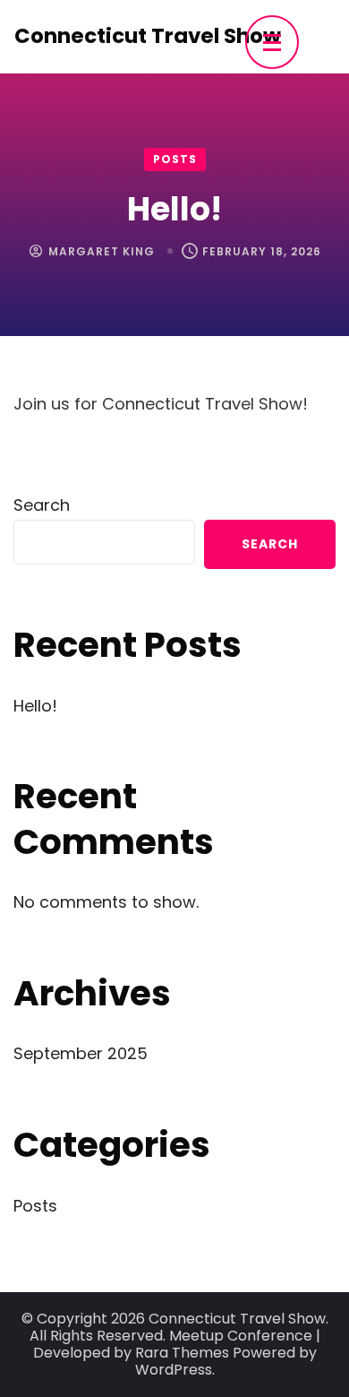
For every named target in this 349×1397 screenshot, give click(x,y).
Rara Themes (182, 1352)
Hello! (35, 705)
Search (41, 505)
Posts (175, 159)
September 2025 (80, 1053)
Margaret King (101, 251)
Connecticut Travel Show (147, 36)
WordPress (173, 1369)
